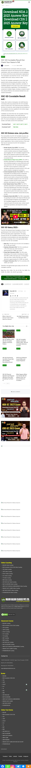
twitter (10, 756)
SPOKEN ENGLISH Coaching (8, 650)
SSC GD (3, 56)
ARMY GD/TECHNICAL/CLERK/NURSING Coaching (13, 646)
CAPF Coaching (6, 629)
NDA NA (4, 712)
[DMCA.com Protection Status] (8, 614)
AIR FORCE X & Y (6, 731)
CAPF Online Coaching (7, 571)
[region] (15, 29)
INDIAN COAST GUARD (8, 701)
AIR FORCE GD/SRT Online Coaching (10, 590)
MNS (4, 692)
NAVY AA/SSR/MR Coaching (8, 644)
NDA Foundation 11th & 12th (9, 714)
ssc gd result (26, 284)
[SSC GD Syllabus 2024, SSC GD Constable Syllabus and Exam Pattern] (9, 334)
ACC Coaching (6, 633)
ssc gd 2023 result (7, 284)
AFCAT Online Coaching (8, 573)
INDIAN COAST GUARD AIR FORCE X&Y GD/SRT (13, 741)
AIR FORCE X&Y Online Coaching (9, 582)
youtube (20, 756)
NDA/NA (4, 676)
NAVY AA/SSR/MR (6, 697)
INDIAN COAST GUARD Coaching (10, 648)
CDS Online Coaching (7, 569)
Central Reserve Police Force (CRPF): (13, 159)
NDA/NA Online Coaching (8, 565)
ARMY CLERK (5, 737)
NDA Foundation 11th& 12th (9, 678)
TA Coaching (5, 636)
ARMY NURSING (6, 739)
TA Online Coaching (7, 577)
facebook (5, 756)
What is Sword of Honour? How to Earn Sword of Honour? (8, 318)
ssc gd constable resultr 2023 (17, 284)
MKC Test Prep (22, 48)
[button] (15, 29)
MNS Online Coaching (7, 579)
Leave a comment (16, 391)
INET (4, 690)
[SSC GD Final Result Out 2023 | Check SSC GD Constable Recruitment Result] (9, 352)
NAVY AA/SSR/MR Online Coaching (10, 584)
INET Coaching (6, 638)
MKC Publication (9, 48)
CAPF (4, 682)
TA (3, 688)
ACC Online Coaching (7, 575)
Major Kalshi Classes (19, 606)
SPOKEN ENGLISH (6, 705)
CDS (3, 680)
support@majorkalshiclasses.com (8, 668)
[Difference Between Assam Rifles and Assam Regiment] (22, 352)
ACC (3, 686)
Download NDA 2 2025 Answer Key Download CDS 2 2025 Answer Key (15, 17)
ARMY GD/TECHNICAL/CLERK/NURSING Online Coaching (15, 586)
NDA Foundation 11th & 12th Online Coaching (12, 567)
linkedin (15, 756)
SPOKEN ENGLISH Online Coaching (10, 592)
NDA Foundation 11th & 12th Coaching (11, 625)
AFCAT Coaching (6, 631)
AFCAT (4, 684)
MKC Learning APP (22, 37)
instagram (25, 756)
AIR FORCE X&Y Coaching (8, 642)
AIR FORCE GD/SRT (7, 703)
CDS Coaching (6, 627)
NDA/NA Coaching (6, 623)
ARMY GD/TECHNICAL (7, 735)
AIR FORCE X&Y (6, 694)
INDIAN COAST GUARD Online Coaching (11, 588)
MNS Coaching (6, 640)
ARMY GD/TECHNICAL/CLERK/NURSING (11, 699)
